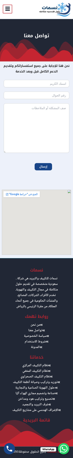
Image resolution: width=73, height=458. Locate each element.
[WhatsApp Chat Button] (63, 448)
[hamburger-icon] (7, 9)
